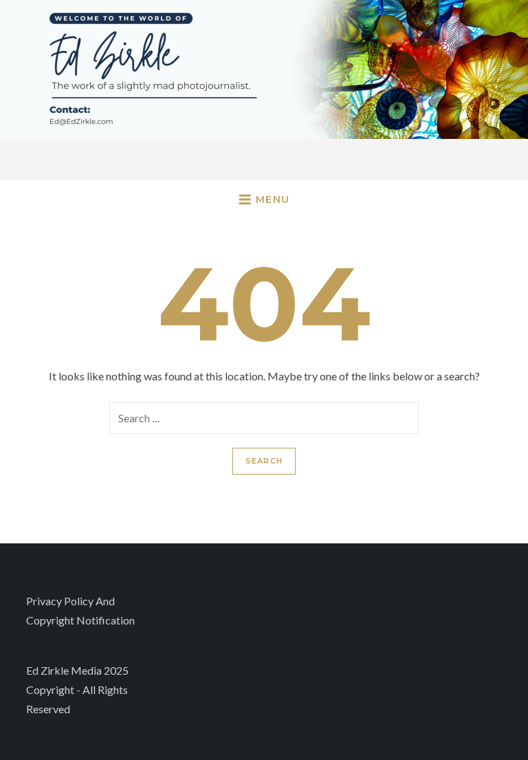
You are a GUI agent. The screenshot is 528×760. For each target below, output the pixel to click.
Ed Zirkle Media (64, 670)
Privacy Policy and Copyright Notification (80, 610)
